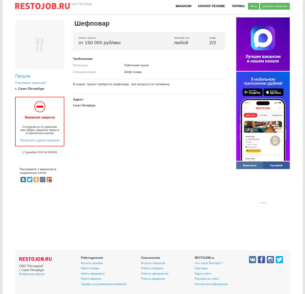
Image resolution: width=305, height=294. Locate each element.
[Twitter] (29, 179)
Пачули (22, 76)
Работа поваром (152, 268)
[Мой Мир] (42, 179)
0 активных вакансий (30, 83)
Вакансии (183, 6)
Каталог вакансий (153, 263)
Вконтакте (250, 165)
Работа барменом (153, 278)
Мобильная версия (32, 274)
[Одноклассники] (36, 179)
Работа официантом (154, 273)
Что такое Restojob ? (209, 263)
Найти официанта (92, 273)
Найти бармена (91, 278)
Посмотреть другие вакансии (39, 140)
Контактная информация (211, 284)
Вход (254, 6)
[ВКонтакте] (23, 179)
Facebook (276, 165)
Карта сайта (203, 273)
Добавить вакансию (275, 6)
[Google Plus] (49, 179)
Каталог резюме (211, 6)
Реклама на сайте (207, 278)
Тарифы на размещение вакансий (103, 284)
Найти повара (90, 268)
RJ (42, 8)
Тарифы (238, 6)
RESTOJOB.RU (35, 259)
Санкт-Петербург (81, 4)
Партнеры (201, 268)
